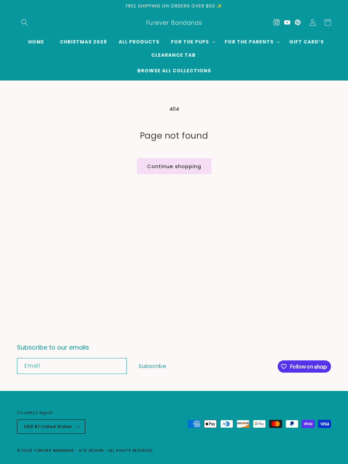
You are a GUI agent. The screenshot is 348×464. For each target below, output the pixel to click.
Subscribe (153, 366)
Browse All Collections (174, 70)
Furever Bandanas (54, 450)
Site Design (91, 450)
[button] (24, 22)
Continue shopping (174, 166)
